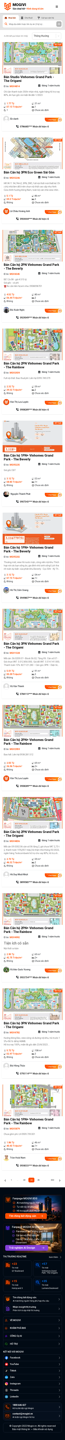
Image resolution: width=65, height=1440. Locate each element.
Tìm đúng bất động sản (22, 1215)
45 (38, 1180)
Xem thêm (53, 1257)
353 (52, 1180)
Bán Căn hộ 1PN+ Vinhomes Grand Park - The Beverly (28, 457)
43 (24, 1180)
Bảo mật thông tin (21, 1429)
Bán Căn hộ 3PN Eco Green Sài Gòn (29, 172)
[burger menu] (56, 6)
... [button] (17, 1180)
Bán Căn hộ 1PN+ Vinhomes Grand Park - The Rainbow (28, 1121)
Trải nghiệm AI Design (22, 1247)
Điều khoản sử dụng (43, 1429)
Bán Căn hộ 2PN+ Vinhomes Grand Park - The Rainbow (28, 742)
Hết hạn (58, 44)
